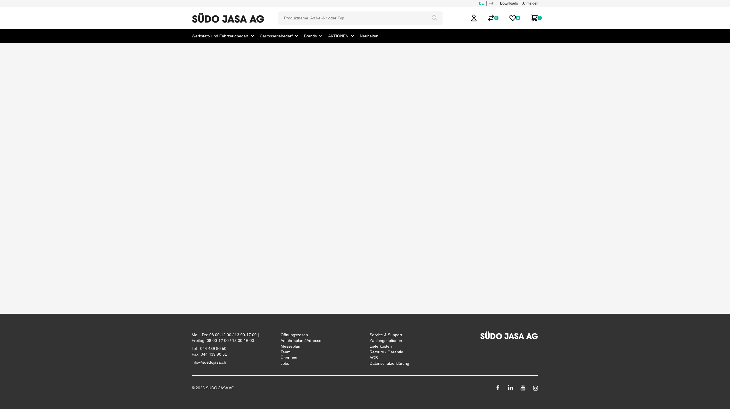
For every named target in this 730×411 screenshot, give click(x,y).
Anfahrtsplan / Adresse (301, 340)
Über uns (289, 357)
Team (286, 352)
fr (491, 3)
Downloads (509, 3)
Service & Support (386, 335)
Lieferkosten (381, 346)
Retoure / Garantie (386, 352)
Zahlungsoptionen (386, 340)
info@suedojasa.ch (209, 362)
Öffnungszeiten (294, 335)
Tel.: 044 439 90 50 (209, 348)
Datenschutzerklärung (389, 363)
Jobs (285, 363)
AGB (374, 357)
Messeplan (290, 346)
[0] (491, 18)
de (481, 3)
